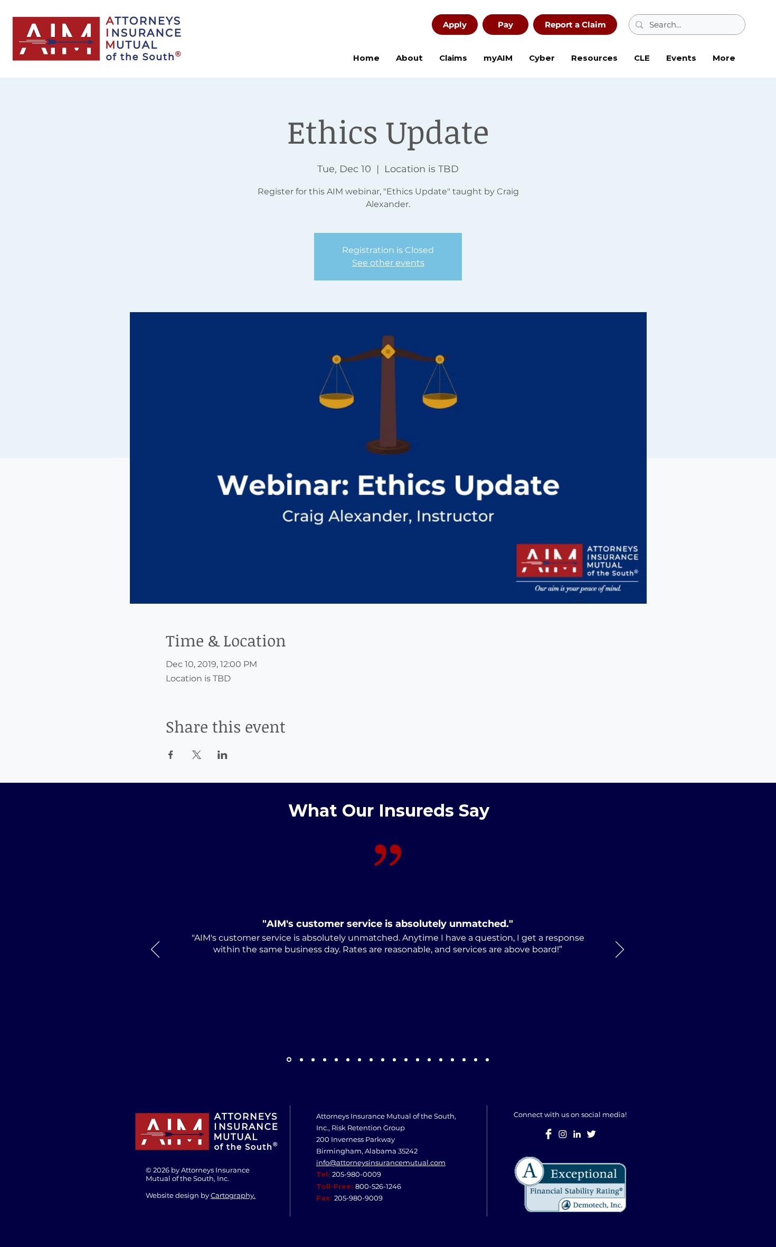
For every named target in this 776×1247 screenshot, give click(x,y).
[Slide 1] (301, 1059)
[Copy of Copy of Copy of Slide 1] (417, 1059)
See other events (388, 263)
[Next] (620, 950)
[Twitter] (591, 1134)
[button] (542, 58)
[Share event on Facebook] (171, 755)
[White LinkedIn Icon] (577, 1134)
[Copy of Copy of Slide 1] (371, 1059)
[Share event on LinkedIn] (222, 755)
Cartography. (233, 1195)
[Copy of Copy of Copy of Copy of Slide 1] (452, 1059)
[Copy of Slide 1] (289, 1059)
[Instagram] (562, 1134)
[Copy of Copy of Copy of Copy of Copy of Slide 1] (464, 1059)
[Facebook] (548, 1134)
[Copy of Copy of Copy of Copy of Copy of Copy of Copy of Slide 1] (487, 1059)
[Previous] (155, 950)
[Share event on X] (197, 755)
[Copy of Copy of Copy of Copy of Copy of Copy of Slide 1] (475, 1059)
